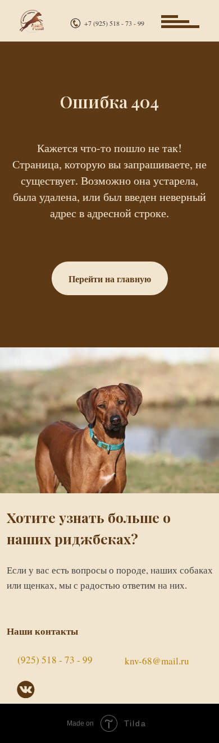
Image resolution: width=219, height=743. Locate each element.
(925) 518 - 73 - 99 (55, 659)
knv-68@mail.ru (157, 660)
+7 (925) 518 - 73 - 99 (114, 23)
